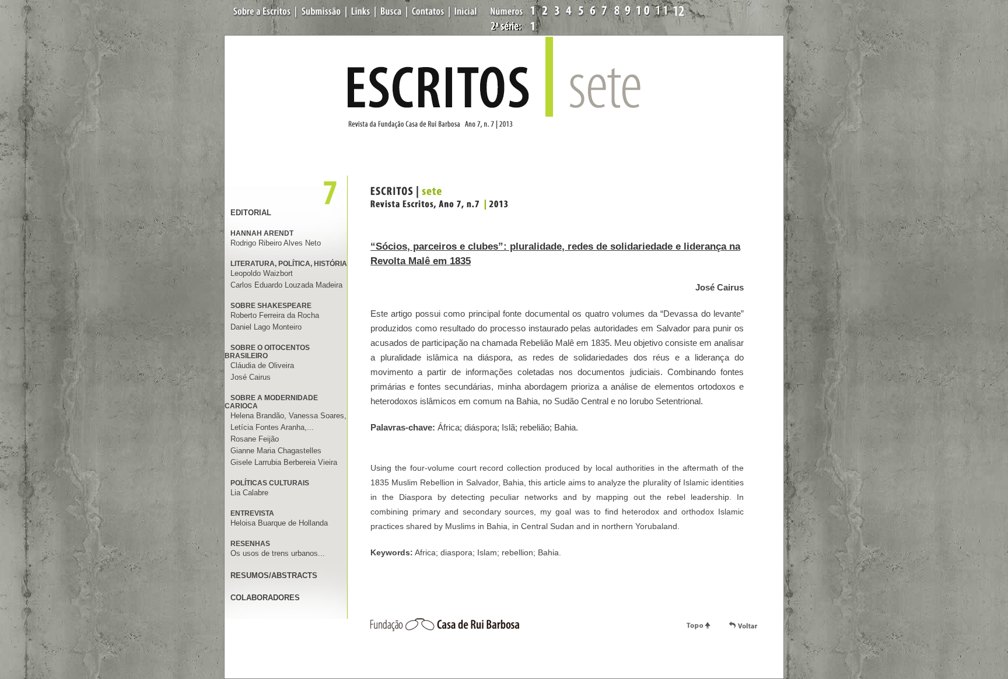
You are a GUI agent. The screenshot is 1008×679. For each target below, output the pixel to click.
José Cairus (250, 377)
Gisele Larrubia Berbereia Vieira (283, 462)
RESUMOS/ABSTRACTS (273, 575)
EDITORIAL (250, 212)
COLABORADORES (265, 597)
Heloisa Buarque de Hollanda (279, 523)
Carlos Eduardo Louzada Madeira (286, 285)
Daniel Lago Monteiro (266, 327)
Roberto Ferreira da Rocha (274, 315)
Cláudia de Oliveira (262, 365)
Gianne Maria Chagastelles (275, 450)
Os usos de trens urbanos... (277, 553)
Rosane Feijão (254, 439)
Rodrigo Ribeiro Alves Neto (275, 243)
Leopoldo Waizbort (261, 273)
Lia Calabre (249, 492)
